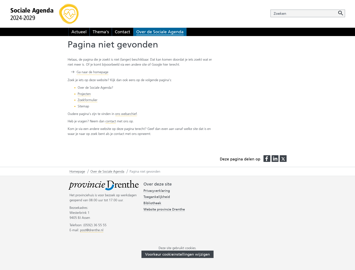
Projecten (84, 94)
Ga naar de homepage (92, 72)
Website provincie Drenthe (164, 209)
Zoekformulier (87, 100)
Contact (122, 31)
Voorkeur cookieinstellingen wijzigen (177, 254)
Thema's (101, 31)
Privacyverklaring (156, 191)
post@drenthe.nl (91, 230)
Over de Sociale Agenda (160, 31)
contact (110, 121)
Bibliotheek (152, 203)
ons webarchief (126, 114)
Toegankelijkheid (156, 197)
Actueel (79, 31)
